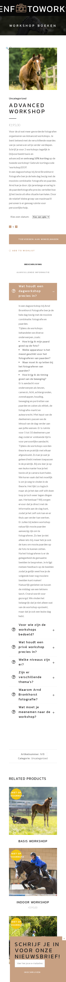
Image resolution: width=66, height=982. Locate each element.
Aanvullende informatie (33, 272)
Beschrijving (33, 264)
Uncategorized (17, 98)
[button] (30, 48)
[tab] (33, 291)
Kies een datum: (20, 217)
